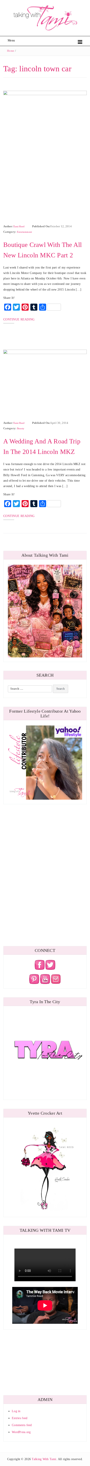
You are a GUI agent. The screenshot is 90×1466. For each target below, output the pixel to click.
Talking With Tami (44, 1459)
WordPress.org (21, 1432)
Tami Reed (19, 226)
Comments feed (22, 1425)
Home (10, 50)
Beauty (20, 428)
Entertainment (24, 232)
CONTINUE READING (19, 319)
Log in (16, 1411)
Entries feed (19, 1418)
